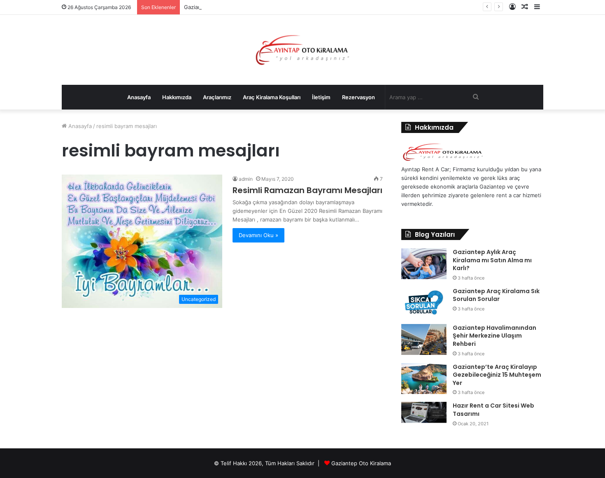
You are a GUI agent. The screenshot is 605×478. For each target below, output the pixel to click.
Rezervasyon (358, 97)
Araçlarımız (217, 97)
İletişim (321, 97)
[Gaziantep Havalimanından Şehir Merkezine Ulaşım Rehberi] (424, 339)
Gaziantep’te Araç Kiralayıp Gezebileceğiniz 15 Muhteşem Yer (497, 375)
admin (246, 179)
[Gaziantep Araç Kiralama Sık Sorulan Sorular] (424, 302)
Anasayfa (139, 97)
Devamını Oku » (258, 235)
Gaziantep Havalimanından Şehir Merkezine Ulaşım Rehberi (494, 336)
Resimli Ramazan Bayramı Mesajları (307, 190)
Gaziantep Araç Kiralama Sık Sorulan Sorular (496, 295)
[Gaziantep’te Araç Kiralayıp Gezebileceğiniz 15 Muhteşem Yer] (424, 378)
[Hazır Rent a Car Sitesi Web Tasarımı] (424, 412)
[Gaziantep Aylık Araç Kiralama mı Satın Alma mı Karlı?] (424, 263)
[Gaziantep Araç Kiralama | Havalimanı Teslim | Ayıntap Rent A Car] (302, 49)
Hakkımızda (176, 97)
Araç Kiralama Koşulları (271, 97)
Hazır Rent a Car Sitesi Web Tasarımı (493, 409)
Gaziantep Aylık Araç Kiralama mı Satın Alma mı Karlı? (492, 260)
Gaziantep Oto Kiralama (361, 463)
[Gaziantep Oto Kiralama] (442, 160)
